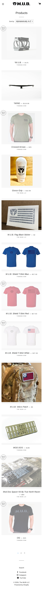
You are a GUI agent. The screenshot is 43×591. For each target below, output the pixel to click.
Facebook (22, 572)
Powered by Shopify (21, 585)
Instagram (22, 575)
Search (21, 568)
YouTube (22, 578)
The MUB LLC (24, 582)
